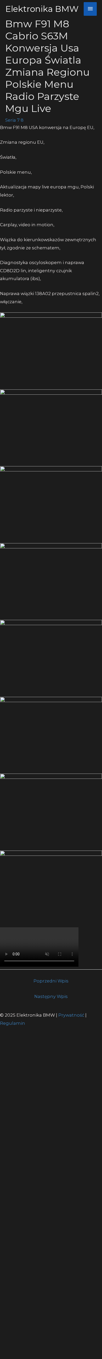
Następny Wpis (51, 996)
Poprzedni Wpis (51, 981)
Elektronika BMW (41, 9)
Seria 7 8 (14, 120)
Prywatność (71, 1015)
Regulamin (12, 1023)
